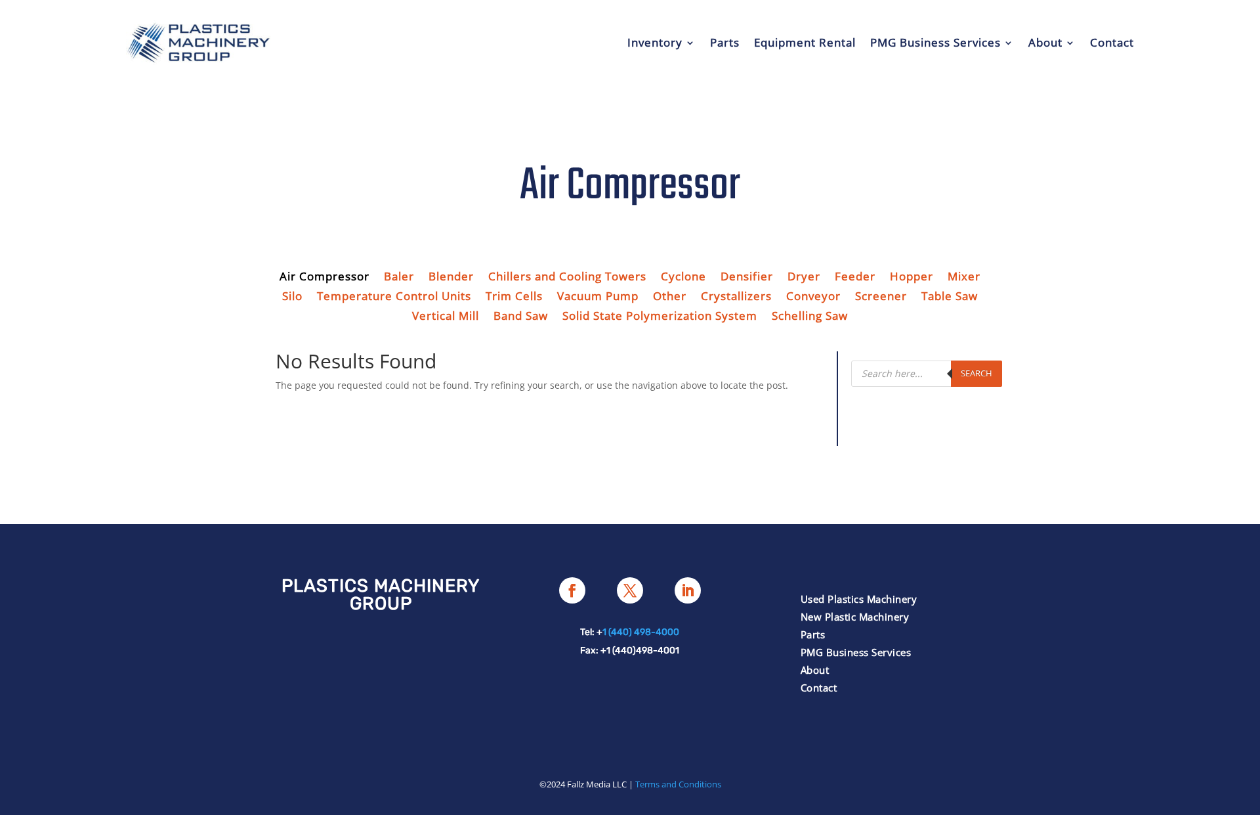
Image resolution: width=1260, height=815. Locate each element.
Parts (725, 42)
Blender (451, 278)
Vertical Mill (445, 317)
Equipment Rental (805, 42)
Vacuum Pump (598, 297)
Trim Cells (514, 297)
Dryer (804, 278)
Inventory (654, 42)
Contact (1112, 42)
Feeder (855, 278)
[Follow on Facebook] (572, 590)
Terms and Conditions (678, 784)
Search (976, 373)
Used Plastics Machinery (859, 599)
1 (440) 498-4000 (640, 632)
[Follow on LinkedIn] (688, 590)
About (1045, 42)
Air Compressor (324, 278)
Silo (292, 297)
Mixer (964, 278)
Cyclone (683, 278)
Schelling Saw (810, 317)
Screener (881, 297)
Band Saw (521, 317)
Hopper (911, 278)
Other (669, 297)
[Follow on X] (630, 590)
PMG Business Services (935, 42)
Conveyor (813, 297)
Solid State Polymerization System (659, 317)
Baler (399, 278)
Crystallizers (736, 297)
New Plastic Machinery (855, 616)
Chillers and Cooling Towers (567, 278)
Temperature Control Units (394, 297)
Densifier (747, 278)
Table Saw (949, 297)
